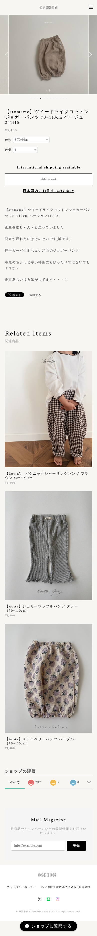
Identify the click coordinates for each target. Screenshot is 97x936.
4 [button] (40, 98)
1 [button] (31, 98)
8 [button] (53, 98)
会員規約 (85, 887)
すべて (15, 782)
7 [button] (50, 98)
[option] (48, 54)
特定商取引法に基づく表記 (59, 887)
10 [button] (60, 98)
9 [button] (56, 98)
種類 (8, 140)
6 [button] (47, 98)
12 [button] (66, 98)
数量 (8, 150)
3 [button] (37, 98)
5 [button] (44, 98)
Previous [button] (7, 54)
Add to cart (48, 179)
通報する (35, 295)
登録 (76, 845)
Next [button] (89, 54)
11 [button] (63, 98)
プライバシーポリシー (21, 887)
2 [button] (34, 98)
